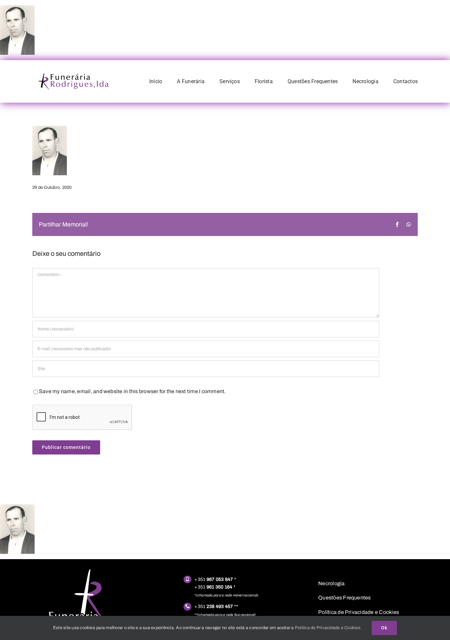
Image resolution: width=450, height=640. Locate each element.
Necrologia (331, 583)
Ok (384, 627)
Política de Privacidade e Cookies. (328, 627)
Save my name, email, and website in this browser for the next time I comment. (132, 391)
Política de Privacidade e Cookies (358, 612)
